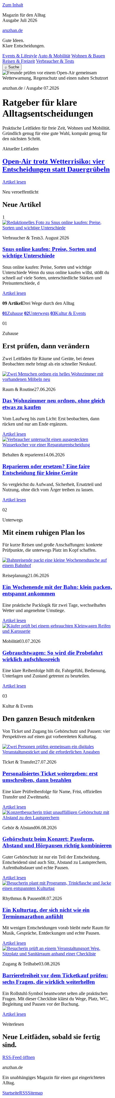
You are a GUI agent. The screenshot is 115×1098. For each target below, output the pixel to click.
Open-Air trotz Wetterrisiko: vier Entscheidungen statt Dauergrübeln (56, 165)
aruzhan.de (12, 30)
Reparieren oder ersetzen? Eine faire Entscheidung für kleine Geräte (46, 469)
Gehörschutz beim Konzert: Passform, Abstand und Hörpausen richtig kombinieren (57, 842)
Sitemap (35, 1092)
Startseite (10, 1092)
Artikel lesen (14, 181)
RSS (23, 1092)
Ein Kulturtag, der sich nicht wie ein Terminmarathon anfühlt (46, 913)
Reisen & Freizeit (18, 61)
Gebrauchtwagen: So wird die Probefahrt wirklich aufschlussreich (52, 656)
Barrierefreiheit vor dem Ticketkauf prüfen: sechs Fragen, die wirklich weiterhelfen (55, 978)
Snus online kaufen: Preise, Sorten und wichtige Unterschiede (49, 252)
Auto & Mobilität (54, 55)
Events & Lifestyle (19, 55)
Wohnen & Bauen (88, 55)
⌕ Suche (12, 67)
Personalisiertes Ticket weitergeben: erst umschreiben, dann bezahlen (50, 776)
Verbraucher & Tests (55, 61)
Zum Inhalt (12, 4)
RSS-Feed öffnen (18, 1057)
